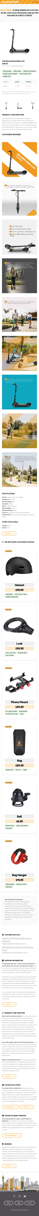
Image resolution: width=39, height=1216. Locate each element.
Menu (34, 2)
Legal (18, 1203)
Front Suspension (25, 73)
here (3, 1092)
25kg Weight (10, 884)
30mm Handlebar (22, 825)
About (8, 1203)
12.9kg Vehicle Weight (10, 73)
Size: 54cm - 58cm (21, 594)
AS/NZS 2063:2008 (12, 597)
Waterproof (9, 769)
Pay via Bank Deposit (11, 1135)
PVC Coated (10, 655)
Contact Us (8, 533)
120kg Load (6, 76)
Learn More (8, 1076)
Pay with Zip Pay (9, 1107)
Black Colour (10, 825)
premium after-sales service (17, 66)
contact (32, 1099)
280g (25, 769)
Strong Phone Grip (12, 714)
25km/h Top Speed (29, 71)
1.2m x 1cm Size (11, 652)
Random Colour (22, 884)
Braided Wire (22, 652)
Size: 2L (18, 769)
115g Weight (23, 711)
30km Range (7, 71)
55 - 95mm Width (11, 711)
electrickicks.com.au (23, 13)
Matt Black (9, 594)
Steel (21, 714)
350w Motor (17, 71)
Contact (29, 1203)
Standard (9, 828)
